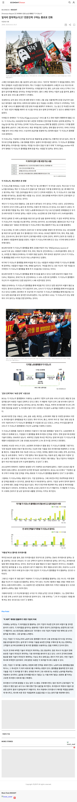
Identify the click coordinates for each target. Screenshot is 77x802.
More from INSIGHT (9, 793)
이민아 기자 (5, 22)
